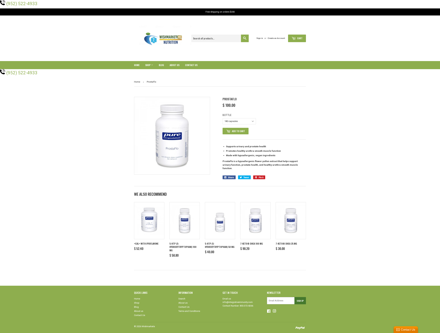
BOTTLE (227, 115)
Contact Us (191, 65)
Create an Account (276, 38)
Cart (299, 38)
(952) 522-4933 (21, 3)
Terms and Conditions (189, 311)
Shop (148, 65)
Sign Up (300, 300)
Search (181, 298)
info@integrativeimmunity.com (238, 302)
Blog (161, 65)
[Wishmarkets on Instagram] (274, 311)
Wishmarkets (148, 326)
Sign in (259, 38)
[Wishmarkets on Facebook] (269, 311)
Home (137, 65)
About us (174, 65)
